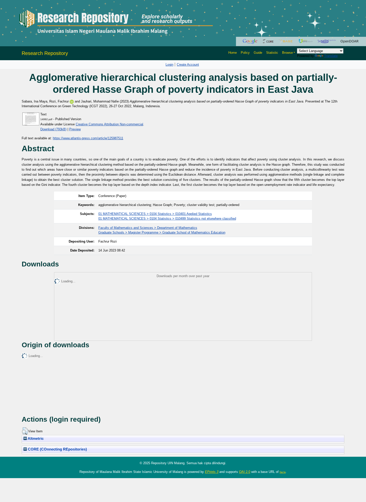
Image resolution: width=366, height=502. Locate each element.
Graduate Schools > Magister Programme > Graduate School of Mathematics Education (161, 232)
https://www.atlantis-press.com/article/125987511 (88, 138)
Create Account (188, 64)
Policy (245, 52)
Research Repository (45, 53)
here (283, 471)
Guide (258, 52)
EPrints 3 (211, 472)
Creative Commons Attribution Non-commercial (109, 124)
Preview (75, 129)
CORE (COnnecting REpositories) (57, 449)
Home (232, 52)
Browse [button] (287, 52)
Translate (331, 56)
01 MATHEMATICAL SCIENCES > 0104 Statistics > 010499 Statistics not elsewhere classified (167, 218)
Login (169, 64)
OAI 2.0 (244, 472)
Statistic (272, 52)
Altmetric (35, 439)
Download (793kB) (53, 129)
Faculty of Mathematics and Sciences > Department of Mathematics (147, 228)
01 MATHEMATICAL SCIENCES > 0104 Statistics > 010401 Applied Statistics (155, 214)
